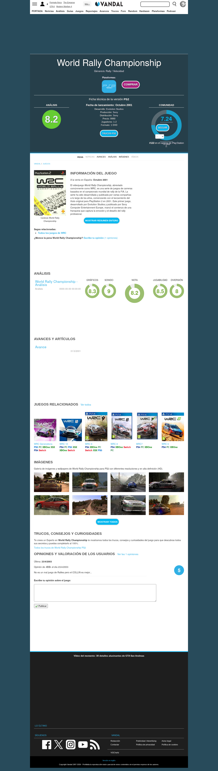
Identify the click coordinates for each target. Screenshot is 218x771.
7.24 (166, 118)
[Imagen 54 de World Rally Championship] (166, 482)
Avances (104, 11)
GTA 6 (52, 6)
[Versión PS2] (109, 86)
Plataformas (158, 11)
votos (166, 144)
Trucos (115, 11)
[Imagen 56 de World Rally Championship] (89, 482)
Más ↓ (87, 4)
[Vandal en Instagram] (71, 744)
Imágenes (124, 157)
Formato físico (56, 2)
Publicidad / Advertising (146, 741)
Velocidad (118, 71)
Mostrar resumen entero (101, 220)
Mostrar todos (107, 522)
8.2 (51, 119)
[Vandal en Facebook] (46, 744)
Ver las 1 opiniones (127, 554)
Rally (108, 71)
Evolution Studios (115, 109)
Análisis (60, 11)
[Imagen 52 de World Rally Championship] (89, 505)
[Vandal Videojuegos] (109, 3)
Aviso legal (166, 741)
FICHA (80, 157)
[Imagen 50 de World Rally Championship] (166, 505)
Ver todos (86, 404)
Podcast (171, 11)
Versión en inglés (109, 760)
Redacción (115, 741)
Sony (115, 112)
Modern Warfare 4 (64, 6)
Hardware (144, 11)
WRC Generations (43, 443)
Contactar (115, 745)
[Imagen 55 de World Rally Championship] (128, 482)
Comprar (131, 84)
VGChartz (115, 753)
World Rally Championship (109, 62)
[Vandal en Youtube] (83, 744)
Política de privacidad (145, 745)
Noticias (49, 11)
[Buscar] (174, 4)
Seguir (162, 127)
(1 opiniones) (111, 237)
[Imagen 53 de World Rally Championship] (51, 505)
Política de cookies (170, 745)
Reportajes (92, 11)
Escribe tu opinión (94, 237)
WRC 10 (64, 443)
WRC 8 (114, 443)
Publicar (42, 606)
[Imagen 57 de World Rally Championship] (51, 482)
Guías (70, 11)
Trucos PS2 (109, 133)
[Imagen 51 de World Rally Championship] (128, 505)
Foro (123, 11)
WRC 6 (165, 443)
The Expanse (69, 2)
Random (132, 11)
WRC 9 (88, 443)
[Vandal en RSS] (95, 744)
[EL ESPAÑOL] (183, 4)
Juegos (79, 11)
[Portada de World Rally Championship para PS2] (50, 192)
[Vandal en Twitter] (58, 744)
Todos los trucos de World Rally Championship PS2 (60, 547)
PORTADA (37, 11)
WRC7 (139, 443)
